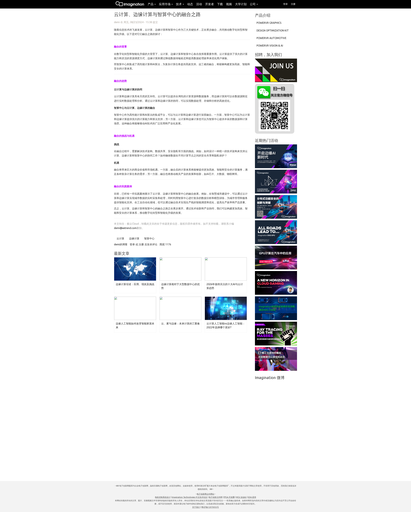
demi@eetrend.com (125, 228)
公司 (253, 4)
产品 (151, 4)
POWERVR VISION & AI (270, 45)
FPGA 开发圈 (229, 497)
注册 (293, 4)
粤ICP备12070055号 (210, 507)
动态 (190, 4)
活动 (199, 4)
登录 (285, 4)
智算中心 (149, 238)
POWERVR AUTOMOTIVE (271, 38)
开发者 (209, 4)
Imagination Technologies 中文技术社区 (189, 497)
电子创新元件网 (215, 497)
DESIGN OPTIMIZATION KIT (273, 30)
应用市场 (165, 4)
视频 (229, 4)
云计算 (120, 238)
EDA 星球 (252, 497)
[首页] (130, 4)
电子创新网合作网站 (205, 494)
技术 (179, 4)
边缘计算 (133, 238)
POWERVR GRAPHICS (269, 22)
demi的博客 (120, 244)
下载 (220, 4)
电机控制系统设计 (162, 497)
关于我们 (196, 507)
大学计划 (241, 4)
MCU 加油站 (241, 497)
